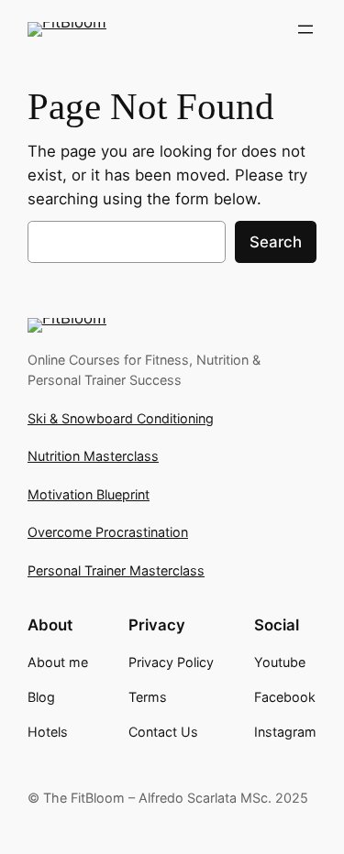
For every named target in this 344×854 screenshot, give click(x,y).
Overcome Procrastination (108, 532)
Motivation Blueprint (89, 494)
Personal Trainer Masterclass (116, 570)
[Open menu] (305, 29)
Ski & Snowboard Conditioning (121, 418)
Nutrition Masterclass (93, 456)
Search (276, 242)
